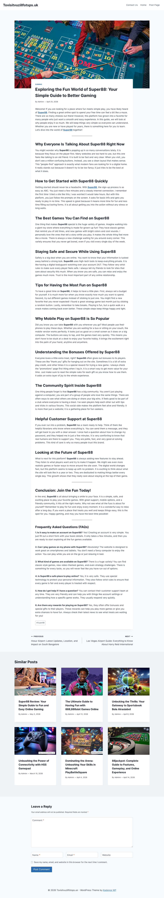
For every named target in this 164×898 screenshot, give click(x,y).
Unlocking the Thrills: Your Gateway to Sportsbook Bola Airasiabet (128, 705)
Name (36, 855)
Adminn (41, 102)
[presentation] (35, 681)
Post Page (154, 5)
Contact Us (132, 5)
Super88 (67, 130)
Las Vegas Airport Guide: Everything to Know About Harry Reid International (109, 640)
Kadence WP (109, 890)
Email (71, 855)
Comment (38, 820)
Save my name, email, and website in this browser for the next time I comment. (70, 862)
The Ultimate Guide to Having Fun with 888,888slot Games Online (82, 705)
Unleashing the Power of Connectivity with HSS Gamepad (34, 764)
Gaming (38, 84)
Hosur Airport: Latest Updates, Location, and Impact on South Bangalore (54, 640)
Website (106, 855)
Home (143, 5)
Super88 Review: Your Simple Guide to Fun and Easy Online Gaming (34, 705)
